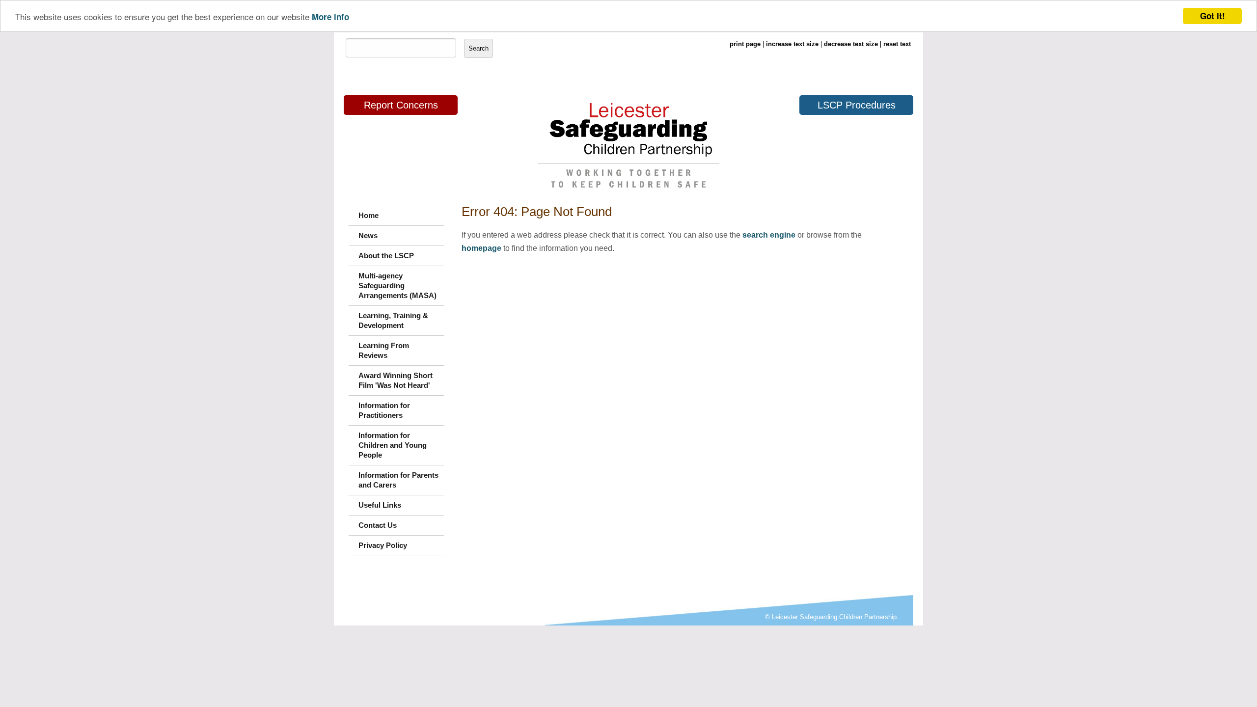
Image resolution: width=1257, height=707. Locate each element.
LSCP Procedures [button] (857, 105)
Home (368, 215)
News (368, 235)
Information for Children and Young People (392, 445)
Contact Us (377, 525)
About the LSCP (386, 255)
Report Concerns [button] (401, 105)
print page (745, 44)
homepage (481, 248)
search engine (768, 235)
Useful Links (379, 505)
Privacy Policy (382, 545)
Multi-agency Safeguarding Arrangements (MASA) (397, 285)
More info (330, 17)
